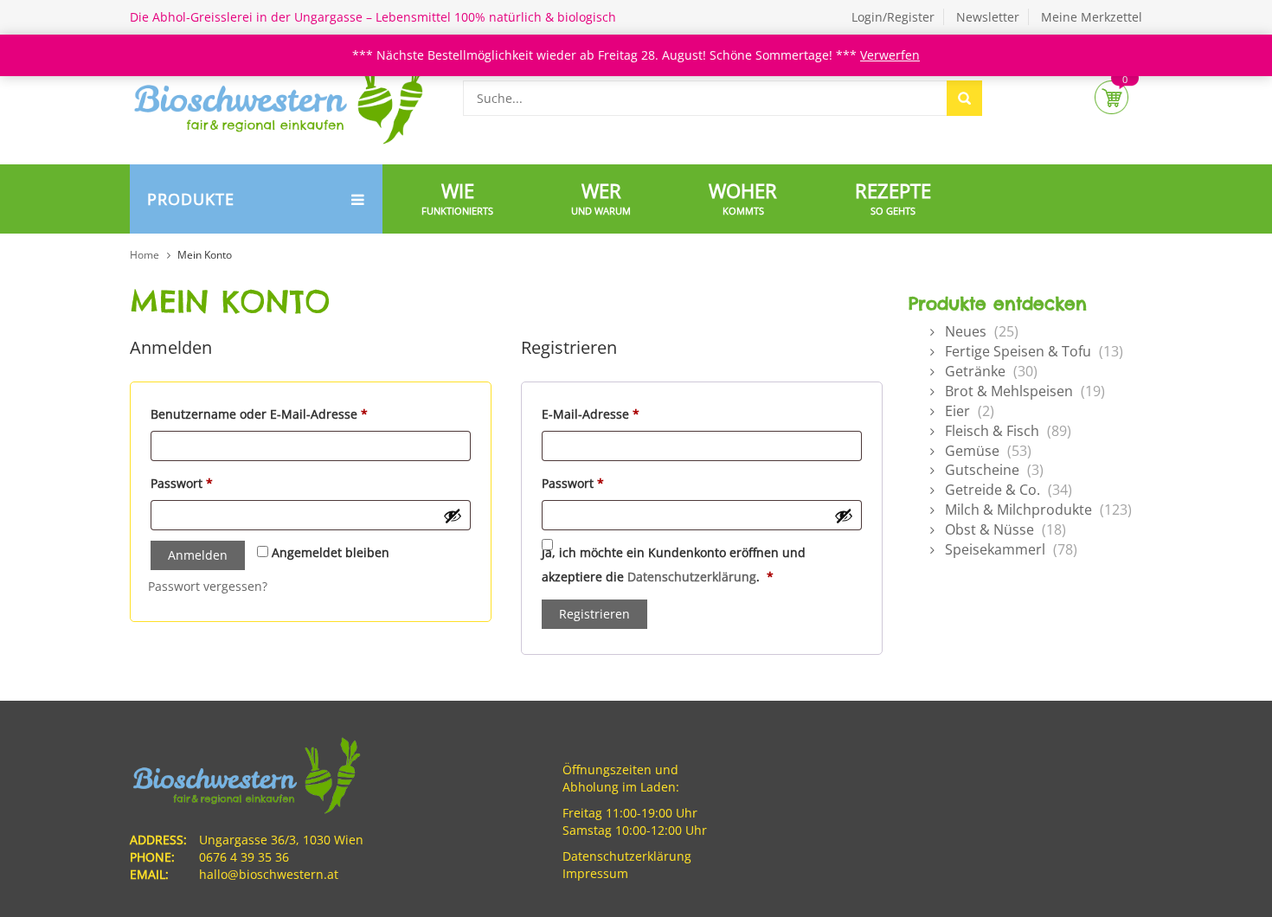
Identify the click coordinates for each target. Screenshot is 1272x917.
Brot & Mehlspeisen (1009, 391)
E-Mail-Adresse (625, 413)
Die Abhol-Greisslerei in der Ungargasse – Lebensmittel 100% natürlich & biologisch (373, 17)
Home (144, 254)
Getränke (975, 371)
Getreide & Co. (992, 489)
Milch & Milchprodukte (1018, 509)
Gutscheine (982, 469)
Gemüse (972, 450)
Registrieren (594, 614)
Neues (965, 331)
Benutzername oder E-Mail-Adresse (293, 413)
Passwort (216, 482)
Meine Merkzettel (1091, 17)
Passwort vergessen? (207, 586)
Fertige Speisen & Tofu (1018, 351)
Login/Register (893, 17)
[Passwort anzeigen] (452, 515)
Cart (1111, 97)
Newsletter (987, 17)
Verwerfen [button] (890, 55)
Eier (957, 410)
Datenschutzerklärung (691, 576)
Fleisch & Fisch (992, 430)
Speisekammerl (995, 549)
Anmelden (198, 555)
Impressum (595, 873)
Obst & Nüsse (989, 529)
